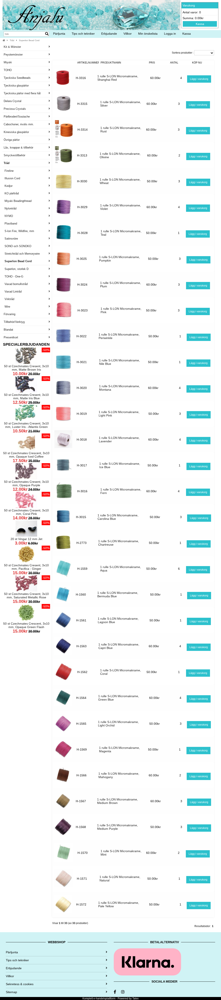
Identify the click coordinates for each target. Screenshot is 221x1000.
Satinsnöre (11, 238)
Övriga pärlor (12, 139)
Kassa (200, 24)
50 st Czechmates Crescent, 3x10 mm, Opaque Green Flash (26, 625)
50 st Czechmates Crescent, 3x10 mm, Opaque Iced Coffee (26, 454)
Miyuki (8, 62)
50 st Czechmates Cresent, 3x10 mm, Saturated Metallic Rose (26, 595)
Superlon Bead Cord (29, 40)
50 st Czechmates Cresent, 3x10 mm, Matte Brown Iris (26, 367)
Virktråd (9, 299)
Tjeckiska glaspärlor (16, 85)
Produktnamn (111, 62)
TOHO (8, 70)
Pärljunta (59, 33)
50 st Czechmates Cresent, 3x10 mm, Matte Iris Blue (26, 396)
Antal (174, 62)
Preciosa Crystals (15, 108)
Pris (152, 62)
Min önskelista (148, 33)
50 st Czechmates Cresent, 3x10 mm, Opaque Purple (26, 483)
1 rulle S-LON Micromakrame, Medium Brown (117, 801)
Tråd (12, 40)
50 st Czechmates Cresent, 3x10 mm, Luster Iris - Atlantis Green (26, 425)
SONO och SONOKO (17, 246)
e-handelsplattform (104, 998)
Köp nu (197, 62)
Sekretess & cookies (19, 984)
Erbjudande (109, 33)
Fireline (9, 170)
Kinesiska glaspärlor (16, 132)
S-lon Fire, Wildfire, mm (19, 231)
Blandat (8, 329)
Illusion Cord (12, 178)
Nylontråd (10, 208)
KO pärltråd (11, 193)
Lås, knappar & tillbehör (18, 147)
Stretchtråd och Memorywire (22, 253)
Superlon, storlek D (16, 269)
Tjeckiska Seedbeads (17, 77)
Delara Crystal (12, 101)
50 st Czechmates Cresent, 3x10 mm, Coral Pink (26, 512)
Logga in (170, 33)
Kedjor (8, 185)
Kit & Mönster (12, 46)
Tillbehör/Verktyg (14, 322)
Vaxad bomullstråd (16, 284)
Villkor (127, 33)
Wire (7, 306)
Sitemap (11, 992)
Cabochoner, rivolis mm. (19, 124)
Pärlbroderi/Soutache (17, 116)
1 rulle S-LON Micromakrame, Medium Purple (117, 827)
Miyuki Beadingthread (18, 201)
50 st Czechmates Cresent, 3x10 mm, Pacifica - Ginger (26, 566)
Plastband (10, 223)
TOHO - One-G (13, 276)
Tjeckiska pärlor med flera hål (22, 93)
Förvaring (9, 314)
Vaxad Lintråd (13, 291)
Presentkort (11, 337)
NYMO (8, 216)
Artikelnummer (88, 62)
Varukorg (189, 5)
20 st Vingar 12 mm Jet (26, 539)
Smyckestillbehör (14, 155)
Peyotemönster (13, 54)
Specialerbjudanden (26, 344)
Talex (135, 998)
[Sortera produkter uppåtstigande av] (64, 62)
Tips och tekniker (83, 33)
